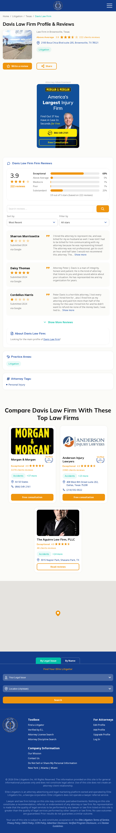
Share (49, 66)
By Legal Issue (48, 660)
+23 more (83, 475)
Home (6, 16)
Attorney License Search (41, 734)
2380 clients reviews (74, 470)
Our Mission (34, 753)
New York (33, 767)
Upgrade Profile (101, 734)
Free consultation (32, 497)
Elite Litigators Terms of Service (94, 819)
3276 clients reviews (22, 469)
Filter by (63, 216)
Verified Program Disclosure (82, 823)
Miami (54, 767)
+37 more (32, 475)
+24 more (57, 554)
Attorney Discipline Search (42, 739)
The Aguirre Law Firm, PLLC (56, 539)
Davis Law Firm (51, 339)
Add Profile (99, 729)
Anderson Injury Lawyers (73, 459)
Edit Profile (99, 724)
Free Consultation (58, 142)
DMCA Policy (28, 823)
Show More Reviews (60, 322)
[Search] (102, 208)
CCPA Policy (40, 823)
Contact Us (33, 758)
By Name (70, 660)
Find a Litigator (36, 724)
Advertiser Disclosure (57, 823)
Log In (96, 739)
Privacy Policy (13, 823)
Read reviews (58, 566)
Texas (29, 16)
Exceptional (20, 465)
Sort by (10, 216)
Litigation (17, 16)
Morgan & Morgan (23, 459)
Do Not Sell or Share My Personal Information (52, 763)
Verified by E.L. (35, 729)
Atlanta (44, 767)
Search (58, 700)
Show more (80, 254)
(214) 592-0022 (74, 489)
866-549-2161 (61, 132)
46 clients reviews (46, 548)
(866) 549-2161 (23, 486)
